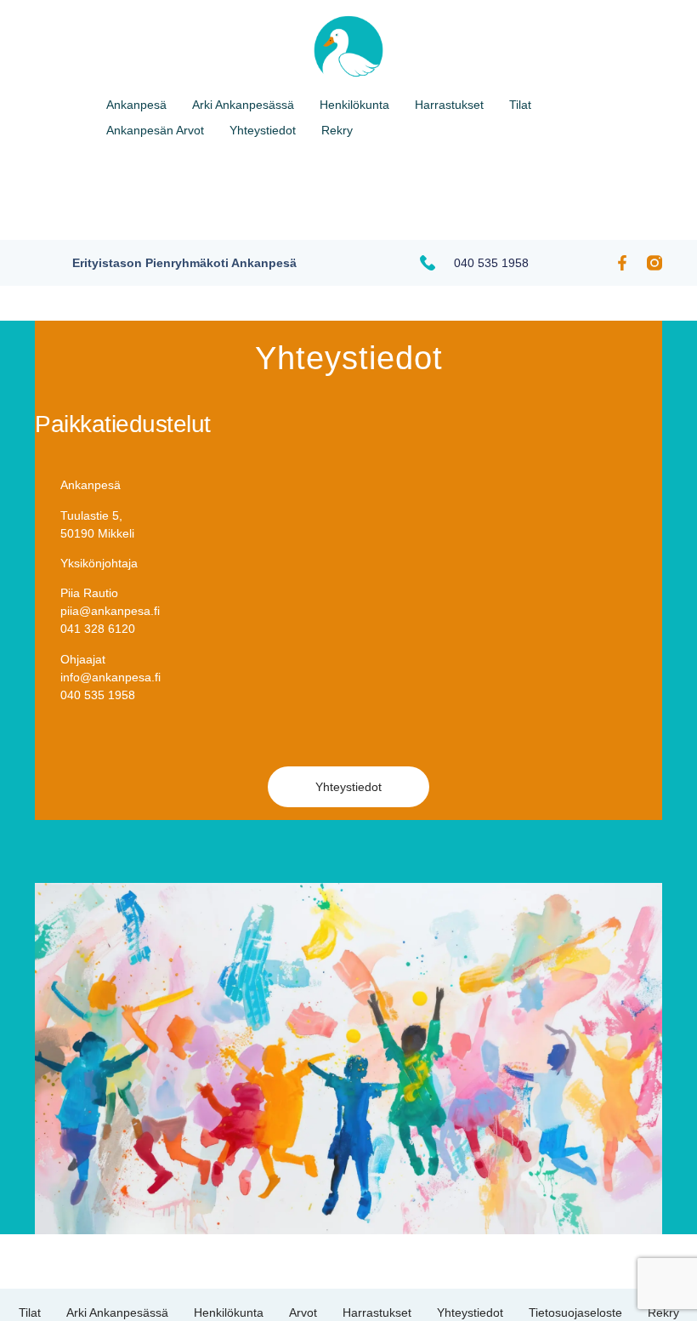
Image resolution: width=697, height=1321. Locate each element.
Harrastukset (449, 104)
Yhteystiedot (263, 130)
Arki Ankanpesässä (243, 104)
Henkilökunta (354, 104)
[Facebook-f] (622, 262)
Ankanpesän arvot (155, 130)
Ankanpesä (136, 104)
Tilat (520, 104)
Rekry (337, 130)
